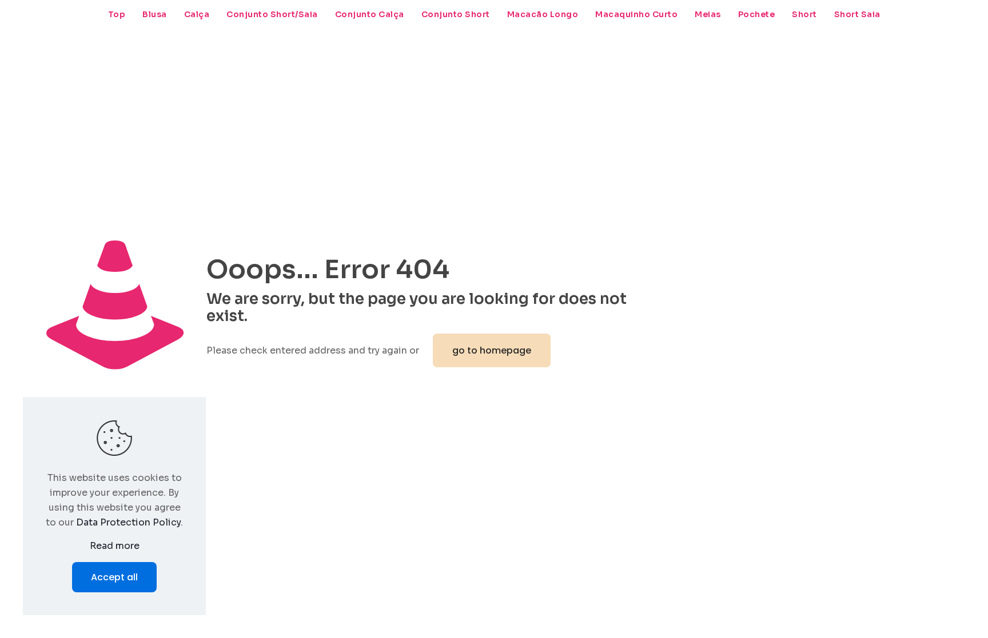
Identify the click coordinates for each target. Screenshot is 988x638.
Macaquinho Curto (636, 14)
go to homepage (491, 350)
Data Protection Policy (128, 522)
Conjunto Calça (369, 14)
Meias (708, 14)
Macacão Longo (543, 14)
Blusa (154, 14)
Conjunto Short (455, 14)
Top (117, 14)
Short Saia (857, 14)
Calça (197, 14)
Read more (115, 546)
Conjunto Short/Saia (272, 14)
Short (804, 14)
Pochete (756, 14)
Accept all (114, 577)
